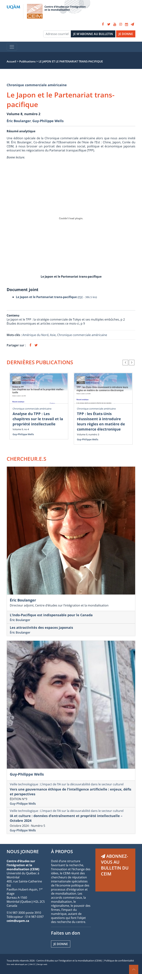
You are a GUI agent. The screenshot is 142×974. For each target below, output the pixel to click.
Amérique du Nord (35, 335)
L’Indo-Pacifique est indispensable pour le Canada (51, 615)
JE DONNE (126, 34)
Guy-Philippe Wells (48, 121)
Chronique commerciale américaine (37, 85)
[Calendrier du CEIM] (126, 24)
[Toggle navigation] (12, 46)
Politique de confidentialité (119, 960)
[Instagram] (120, 24)
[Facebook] (103, 24)
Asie (53, 335)
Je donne (60, 944)
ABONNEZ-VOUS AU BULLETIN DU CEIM (115, 865)
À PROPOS (62, 851)
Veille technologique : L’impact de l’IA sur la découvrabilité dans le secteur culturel (67, 784)
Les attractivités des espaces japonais (41, 627)
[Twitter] (108, 24)
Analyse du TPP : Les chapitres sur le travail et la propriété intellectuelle (38, 418)
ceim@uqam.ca (18, 921)
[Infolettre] (132, 24)
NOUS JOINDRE (23, 851)
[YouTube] (114, 24)
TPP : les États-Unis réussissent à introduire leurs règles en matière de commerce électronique (101, 421)
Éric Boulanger (19, 121)
